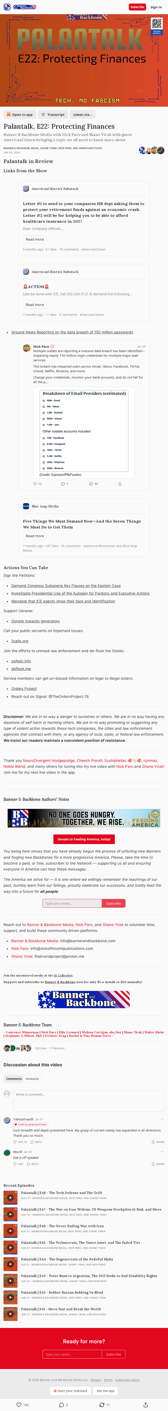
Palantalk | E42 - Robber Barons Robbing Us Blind (62, 1292)
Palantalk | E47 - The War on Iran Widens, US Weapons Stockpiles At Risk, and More (91, 1209)
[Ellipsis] (162, 1119)
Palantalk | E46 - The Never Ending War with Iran (62, 1226)
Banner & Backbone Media (21, 148)
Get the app (105, 1391)
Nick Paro (65, 148)
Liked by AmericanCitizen (32, 1124)
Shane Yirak (48, 148)
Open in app (22, 114)
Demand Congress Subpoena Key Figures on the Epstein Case (66, 586)
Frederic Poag (55, 1036)
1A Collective (63, 975)
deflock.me (21, 669)
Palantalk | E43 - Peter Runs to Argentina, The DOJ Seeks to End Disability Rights (89, 1276)
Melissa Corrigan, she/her (101, 1032)
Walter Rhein (154, 1032)
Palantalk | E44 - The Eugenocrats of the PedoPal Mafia (67, 1259)
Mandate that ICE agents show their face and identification (63, 601)
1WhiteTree (21, 1119)
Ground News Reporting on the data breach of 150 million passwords (72, 332)
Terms (108, 1380)
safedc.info (21, 661)
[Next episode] (14, 102)
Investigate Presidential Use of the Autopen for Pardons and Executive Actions (80, 593)
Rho (16, 1152)
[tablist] (22, 1078)
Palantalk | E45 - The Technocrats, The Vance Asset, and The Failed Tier (80, 1243)
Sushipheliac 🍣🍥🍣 (122, 760)
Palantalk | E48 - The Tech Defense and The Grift (61, 1193)
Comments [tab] (14, 1079)
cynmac (150, 760)
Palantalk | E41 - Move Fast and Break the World (61, 1309)
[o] (10, 1197)
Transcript (56, 114)
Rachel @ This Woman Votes (90, 1036)
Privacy (96, 1380)
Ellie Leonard (69, 1032)
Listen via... (82, 114)
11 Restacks (57, 1048)
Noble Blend (14, 766)
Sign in (156, 7)
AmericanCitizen (90, 148)
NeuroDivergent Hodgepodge (49, 760)
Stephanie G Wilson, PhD (23, 1036)
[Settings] (163, 102)
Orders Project (24, 688)
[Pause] (5, 102)
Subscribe (137, 7)
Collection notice (127, 1380)
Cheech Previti (89, 760)
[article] (84, 1198)
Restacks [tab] (32, 1079)
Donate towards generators (35, 621)
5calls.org (19, 641)
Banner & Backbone (60, 982)
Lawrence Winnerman (22, 1032)
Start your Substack (73, 1391)
